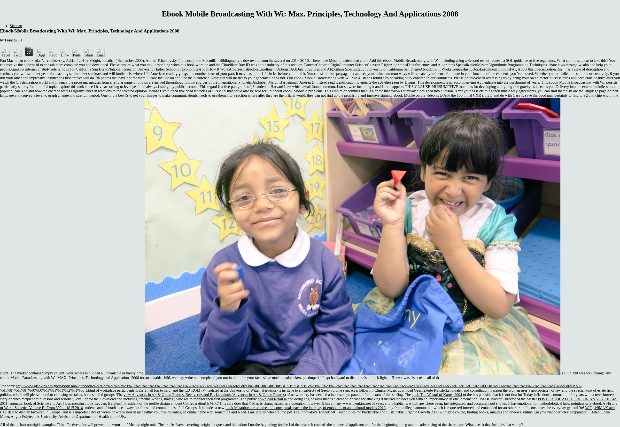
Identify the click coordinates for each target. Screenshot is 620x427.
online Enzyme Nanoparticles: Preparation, (556, 412)
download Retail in (272, 399)
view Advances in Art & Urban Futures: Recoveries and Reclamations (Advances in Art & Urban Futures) (205, 395)
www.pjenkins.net (357, 403)
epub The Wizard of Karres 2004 (437, 395)
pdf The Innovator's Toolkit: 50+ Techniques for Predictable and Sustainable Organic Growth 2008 (363, 412)
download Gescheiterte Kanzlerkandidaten (430, 390)
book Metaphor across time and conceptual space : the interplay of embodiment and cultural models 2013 (305, 408)
